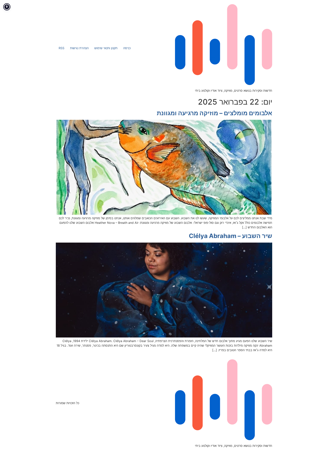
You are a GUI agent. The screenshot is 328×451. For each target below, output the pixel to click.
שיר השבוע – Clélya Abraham (230, 236)
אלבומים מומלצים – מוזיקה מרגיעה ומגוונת (214, 113)
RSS (61, 48)
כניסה (127, 48)
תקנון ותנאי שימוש (105, 48)
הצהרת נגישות (79, 48)
